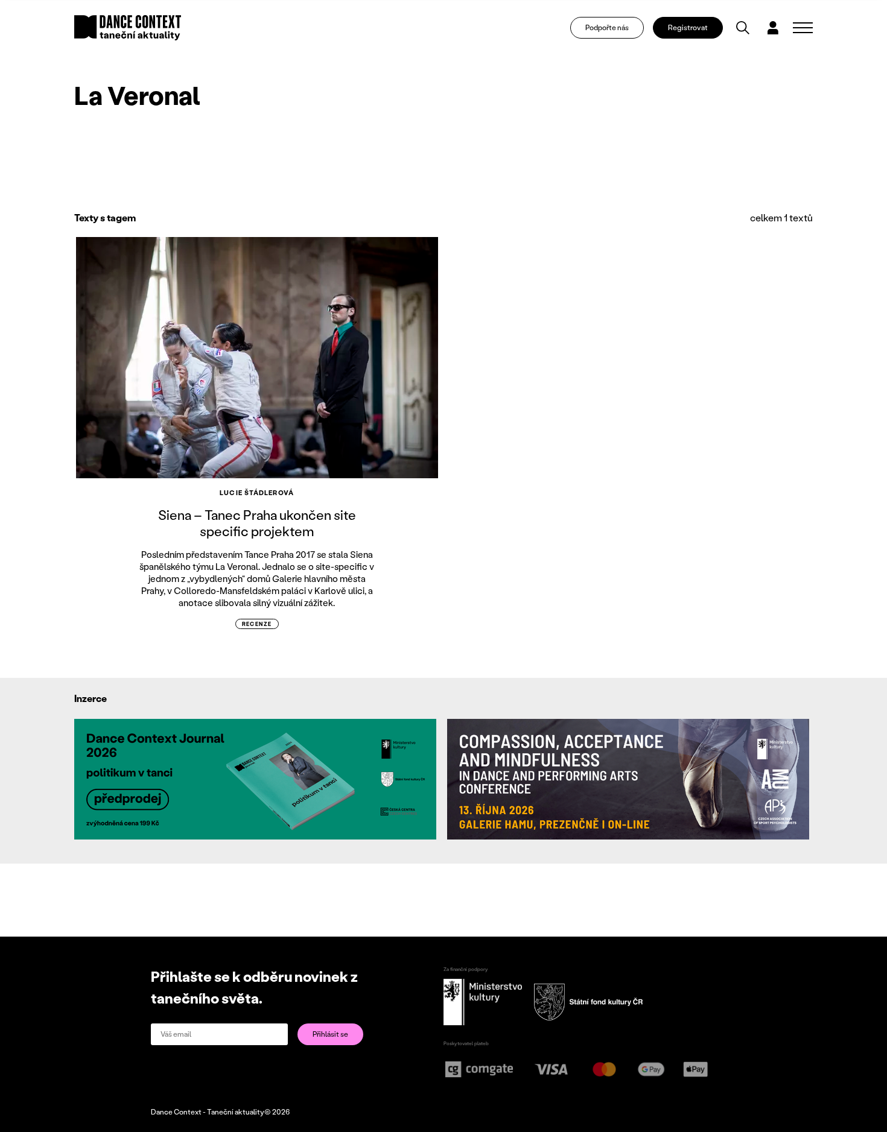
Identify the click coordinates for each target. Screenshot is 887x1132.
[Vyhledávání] (743, 28)
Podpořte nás (607, 27)
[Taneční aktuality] (127, 27)
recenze (257, 624)
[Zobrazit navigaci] (803, 28)
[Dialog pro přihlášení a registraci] (773, 28)
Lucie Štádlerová (257, 493)
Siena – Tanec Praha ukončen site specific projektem (257, 522)
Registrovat (688, 27)
